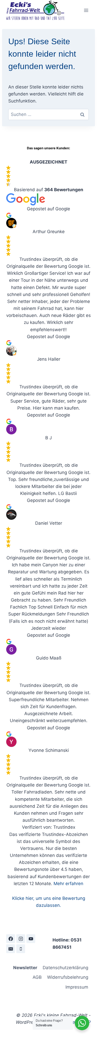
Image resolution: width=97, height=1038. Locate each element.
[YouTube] (30, 938)
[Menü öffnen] (86, 10)
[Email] (10, 948)
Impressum (76, 987)
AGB (37, 977)
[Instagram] (20, 938)
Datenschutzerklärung (65, 967)
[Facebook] (10, 938)
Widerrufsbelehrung (67, 977)
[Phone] (20, 948)
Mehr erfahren (68, 883)
